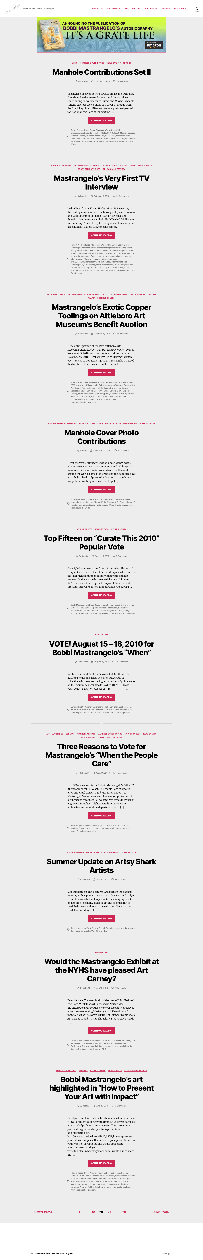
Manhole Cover (77, 828)
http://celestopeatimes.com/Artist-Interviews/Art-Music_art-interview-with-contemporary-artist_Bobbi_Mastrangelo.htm (101, 259)
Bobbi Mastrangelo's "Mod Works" (92, 253)
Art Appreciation (56, 294)
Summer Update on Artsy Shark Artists (101, 866)
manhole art (96, 396)
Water (101, 737)
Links (75, 63)
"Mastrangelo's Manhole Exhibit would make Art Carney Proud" (98, 1040)
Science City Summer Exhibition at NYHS (88, 1049)
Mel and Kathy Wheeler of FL (106, 502)
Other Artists (118, 529)
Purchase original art (79, 399)
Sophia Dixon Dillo (86, 613)
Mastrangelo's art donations (115, 396)
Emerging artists (113, 928)
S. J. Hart (118, 610)
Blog (127, 8)
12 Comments (122, 661)
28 (124, 1212)
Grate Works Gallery (110, 8)
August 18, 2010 (102, 661)
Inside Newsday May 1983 (107, 264)
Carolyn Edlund (98, 928)
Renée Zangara (107, 610)
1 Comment (122, 773)
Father (152, 294)
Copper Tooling (81, 388)
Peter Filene (112, 608)
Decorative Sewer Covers (82, 391)
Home (95, 8)
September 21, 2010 (102, 450)
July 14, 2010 (102, 879)
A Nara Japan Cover (79, 382)
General (71, 423)
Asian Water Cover (97, 382)
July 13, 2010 (102, 988)
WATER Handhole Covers (101, 298)
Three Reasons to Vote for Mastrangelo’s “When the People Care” (101, 755)
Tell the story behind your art (100, 1187)
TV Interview (98, 270)
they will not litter (111, 710)
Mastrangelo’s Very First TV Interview (101, 182)
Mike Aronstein (117, 138)
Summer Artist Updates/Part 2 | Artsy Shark (90, 931)
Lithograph (124, 264)
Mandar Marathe (128, 928)
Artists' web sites (78, 928)
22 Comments (122, 196)
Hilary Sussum (108, 605)
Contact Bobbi (179, 8)
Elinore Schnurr (94, 605)
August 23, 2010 (102, 556)
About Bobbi (151, 8)
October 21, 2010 (102, 81)
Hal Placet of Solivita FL (98, 499)
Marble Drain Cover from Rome (96, 138)
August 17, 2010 (103, 773)
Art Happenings (82, 166)
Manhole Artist (115, 499)
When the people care (120, 712)
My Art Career (127, 166)
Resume (166, 8)
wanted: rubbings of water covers (93, 505)
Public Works (88, 737)
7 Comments (122, 333)
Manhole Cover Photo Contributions (101, 437)
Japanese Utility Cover (80, 396)
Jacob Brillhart (121, 605)
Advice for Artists (61, 166)
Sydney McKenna (102, 613)
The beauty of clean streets (115, 707)
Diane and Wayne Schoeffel (108, 130)
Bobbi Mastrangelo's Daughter (121, 253)
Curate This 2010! (78, 707)
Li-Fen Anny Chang (85, 608)
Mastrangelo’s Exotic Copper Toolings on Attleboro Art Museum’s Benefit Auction (101, 316)
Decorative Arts (96, 388)
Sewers (127, 63)
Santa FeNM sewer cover (116, 141)
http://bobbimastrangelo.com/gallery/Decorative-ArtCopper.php (106, 393)
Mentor (117, 1181)
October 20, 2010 (101, 196)
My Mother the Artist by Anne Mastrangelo (105, 267)
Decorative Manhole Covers (116, 388)
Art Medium (93, 294)
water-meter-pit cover (100, 712)
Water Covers (147, 423)
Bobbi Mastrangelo (90, 385)
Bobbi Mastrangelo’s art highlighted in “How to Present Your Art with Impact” (101, 1088)
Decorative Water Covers (105, 391)
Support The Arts (97, 399)
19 (93, 1212)
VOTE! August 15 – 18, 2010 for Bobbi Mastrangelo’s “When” (101, 648)
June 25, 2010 (102, 1106)
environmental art (94, 707)
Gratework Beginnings (91, 256)
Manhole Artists (86, 734)
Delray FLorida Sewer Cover (83, 130)
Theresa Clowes (117, 613)
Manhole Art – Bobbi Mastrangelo (55, 1253)
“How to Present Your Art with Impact (87, 1173)
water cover (110, 399)
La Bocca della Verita (95, 136)
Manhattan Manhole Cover (87, 1181)
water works (110, 828)
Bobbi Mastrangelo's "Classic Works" (93, 250)
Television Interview (114, 169)
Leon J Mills (110, 136)
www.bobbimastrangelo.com (83, 402)
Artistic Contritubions (114, 294)
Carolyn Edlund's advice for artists (99, 1176)
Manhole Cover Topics (92, 63)
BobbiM (84, 81)
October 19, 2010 (102, 333)
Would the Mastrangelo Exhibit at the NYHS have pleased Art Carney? (101, 970)
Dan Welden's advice (117, 1178)
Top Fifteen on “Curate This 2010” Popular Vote (101, 542)
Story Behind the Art (89, 169)
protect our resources (94, 828)
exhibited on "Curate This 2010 (114, 825)
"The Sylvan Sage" (115, 245)
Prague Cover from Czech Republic (89, 141)
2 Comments (122, 81)
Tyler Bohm (130, 613)
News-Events (114, 63)
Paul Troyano (100, 608)
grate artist (75, 256)
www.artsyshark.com (122, 1187)
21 (109, 1212)
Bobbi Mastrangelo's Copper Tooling (115, 385)
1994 (128, 1040)
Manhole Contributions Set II (101, 72)
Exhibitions (137, 8)
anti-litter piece (77, 825)
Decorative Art (138, 294)
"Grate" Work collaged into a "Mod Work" (88, 245)
